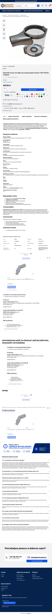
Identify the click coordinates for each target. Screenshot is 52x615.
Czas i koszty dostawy (21, 580)
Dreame (4, 68)
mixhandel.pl (4, 15)
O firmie (2, 576)
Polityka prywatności (36, 576)
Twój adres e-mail (5, 600)
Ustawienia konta (4, 588)
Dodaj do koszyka (32, 89)
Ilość (5, 88)
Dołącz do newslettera (9, 602)
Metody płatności (20, 574)
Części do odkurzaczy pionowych (13, 15)
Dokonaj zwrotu (20, 578)
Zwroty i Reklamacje (20, 576)
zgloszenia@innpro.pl (7, 317)
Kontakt (2, 574)
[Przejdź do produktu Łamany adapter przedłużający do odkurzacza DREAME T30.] (20, 269)
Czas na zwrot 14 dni (7, 106)
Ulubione (2, 589)
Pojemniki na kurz (23, 15)
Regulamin (34, 574)
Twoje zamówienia (4, 586)
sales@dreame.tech (7, 306)
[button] (38, 6)
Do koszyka (12, 287)
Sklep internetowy (25, 613)
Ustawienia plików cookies (37, 578)
